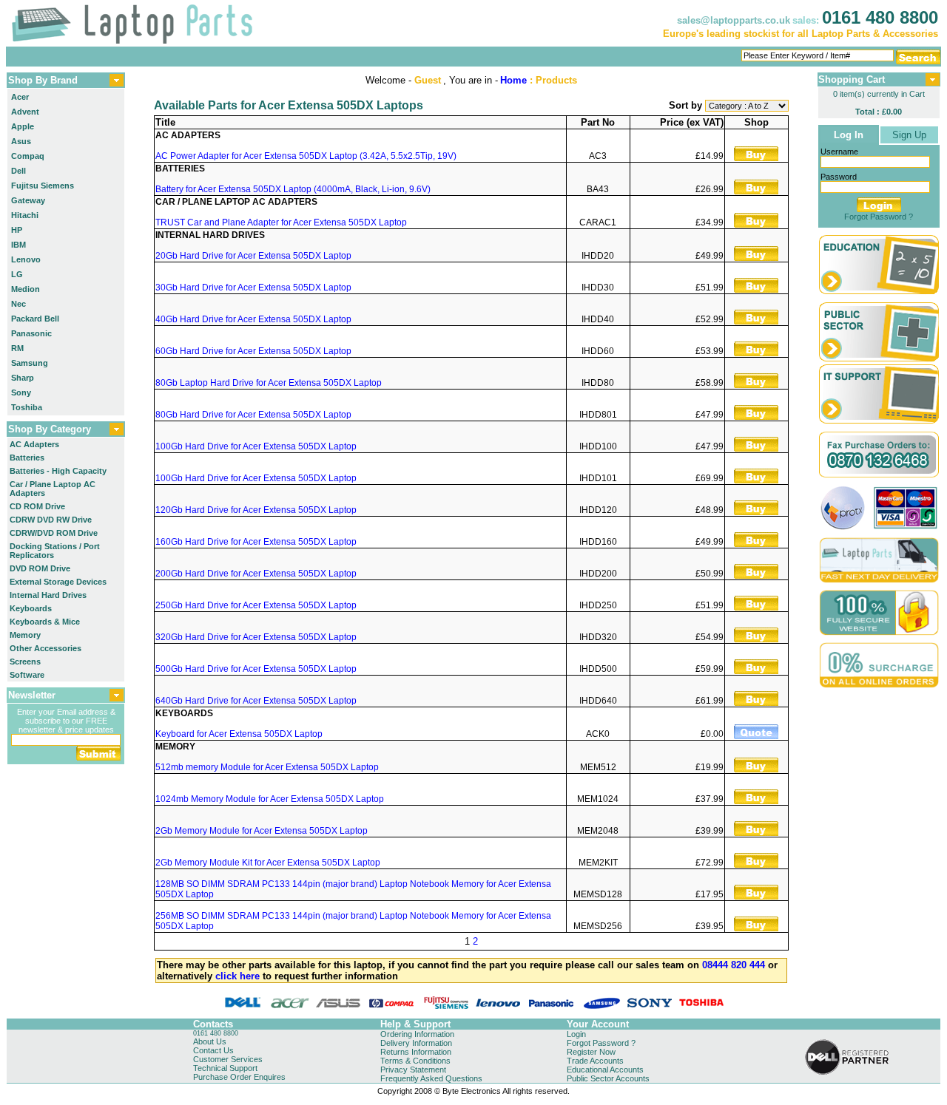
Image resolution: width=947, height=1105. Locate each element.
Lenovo (26, 259)
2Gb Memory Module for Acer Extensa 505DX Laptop (261, 831)
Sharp (22, 377)
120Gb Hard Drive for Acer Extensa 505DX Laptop (256, 510)
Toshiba (26, 407)
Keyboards (31, 608)
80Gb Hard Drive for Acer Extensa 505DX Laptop (253, 414)
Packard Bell (35, 318)
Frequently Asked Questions (431, 1078)
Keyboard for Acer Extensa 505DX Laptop (239, 734)
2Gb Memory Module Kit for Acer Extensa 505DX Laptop (267, 862)
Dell (18, 170)
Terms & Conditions (415, 1060)
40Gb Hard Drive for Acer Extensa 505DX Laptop (253, 319)
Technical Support (225, 1068)
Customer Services (228, 1059)
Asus (21, 141)
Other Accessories (45, 648)
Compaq (27, 156)
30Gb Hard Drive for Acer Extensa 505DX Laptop (253, 287)
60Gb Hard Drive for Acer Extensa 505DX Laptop (253, 351)
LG (17, 274)
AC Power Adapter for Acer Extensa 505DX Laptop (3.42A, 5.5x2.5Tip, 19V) (305, 156)
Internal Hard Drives (48, 595)
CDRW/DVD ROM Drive (54, 532)
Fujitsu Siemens (42, 185)
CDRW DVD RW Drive (51, 519)
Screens (25, 661)
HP (16, 229)
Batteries (27, 457)
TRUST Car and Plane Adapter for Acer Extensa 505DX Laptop (281, 222)
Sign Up (909, 134)
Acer (20, 96)
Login (576, 1034)
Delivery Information (416, 1042)
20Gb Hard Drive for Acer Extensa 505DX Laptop (253, 256)
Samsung (29, 362)
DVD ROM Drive (40, 568)
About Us (209, 1041)
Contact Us (213, 1050)
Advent (25, 111)
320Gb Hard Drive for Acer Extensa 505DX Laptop (256, 637)
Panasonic (31, 333)
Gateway (28, 200)
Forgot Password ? (878, 216)
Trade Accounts (595, 1060)
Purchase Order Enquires (239, 1076)
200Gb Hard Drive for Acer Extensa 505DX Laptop (256, 573)
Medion (25, 289)
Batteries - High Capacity (58, 470)
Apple (22, 126)
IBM (18, 244)
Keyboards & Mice (45, 621)
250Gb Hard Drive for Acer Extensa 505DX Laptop (256, 605)
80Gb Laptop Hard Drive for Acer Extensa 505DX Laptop (268, 383)
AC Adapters (34, 444)
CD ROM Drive (37, 506)
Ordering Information (417, 1034)
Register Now (591, 1051)
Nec (18, 303)
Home (513, 80)
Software (27, 674)
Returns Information (415, 1051)
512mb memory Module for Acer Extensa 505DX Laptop (267, 767)
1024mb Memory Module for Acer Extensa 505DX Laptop (269, 799)
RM (17, 348)
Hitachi (24, 215)
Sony (21, 392)
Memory (25, 634)
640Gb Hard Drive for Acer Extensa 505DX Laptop (256, 701)
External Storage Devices (58, 581)
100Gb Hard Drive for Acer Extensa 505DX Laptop (256, 446)
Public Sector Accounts (608, 1078)
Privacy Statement (413, 1069)
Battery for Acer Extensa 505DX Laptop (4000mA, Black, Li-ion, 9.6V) (293, 189)
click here (237, 976)
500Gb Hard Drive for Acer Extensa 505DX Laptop (256, 669)
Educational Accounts (605, 1069)
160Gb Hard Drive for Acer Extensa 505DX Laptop (256, 542)
